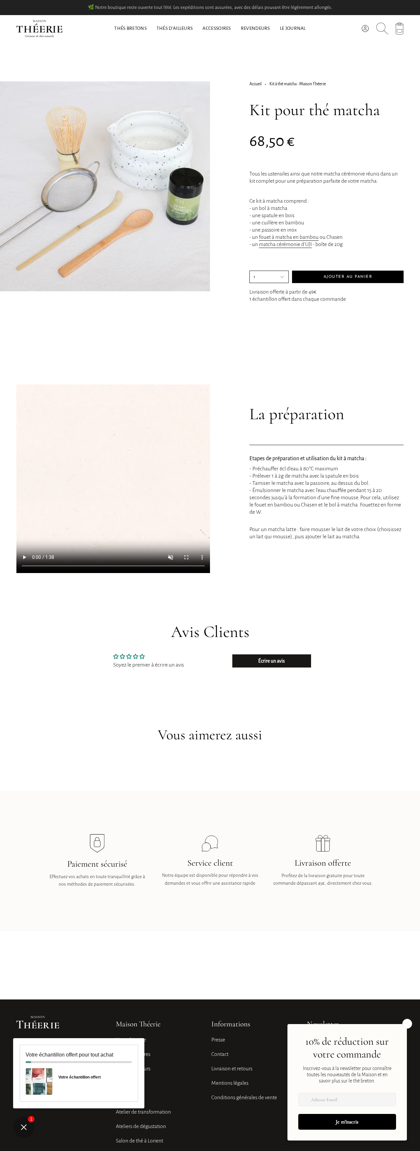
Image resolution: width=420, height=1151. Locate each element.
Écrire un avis (271, 661)
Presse (218, 1040)
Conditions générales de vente (244, 1097)
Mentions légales (229, 1083)
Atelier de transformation (143, 1112)
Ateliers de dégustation (141, 1126)
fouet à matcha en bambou (289, 237)
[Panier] (399, 28)
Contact (219, 1054)
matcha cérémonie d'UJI (285, 244)
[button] (175, 28)
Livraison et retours (231, 1069)
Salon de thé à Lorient (139, 1141)
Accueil (255, 84)
